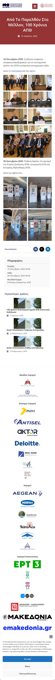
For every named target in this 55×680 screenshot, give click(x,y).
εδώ (20, 173)
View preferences (27, 673)
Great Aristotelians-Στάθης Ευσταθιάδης (25, 348)
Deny (27, 666)
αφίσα (32, 71)
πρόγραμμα (16, 71)
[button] (51, 636)
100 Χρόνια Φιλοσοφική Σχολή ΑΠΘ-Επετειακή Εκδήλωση (28, 310)
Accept (27, 659)
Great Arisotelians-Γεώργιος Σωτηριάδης (25, 330)
